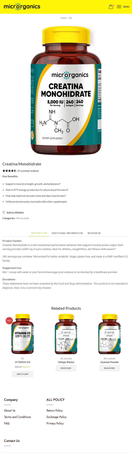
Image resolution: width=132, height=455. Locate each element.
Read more (66, 368)
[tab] (39, 233)
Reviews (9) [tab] (94, 233)
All (70, 17)
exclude (24, 218)
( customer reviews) (28, 170)
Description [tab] (39, 233)
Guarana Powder (109, 361)
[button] (111, 7)
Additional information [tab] (67, 233)
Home (63, 17)
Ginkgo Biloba (66, 361)
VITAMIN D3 (22, 361)
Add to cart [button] (22, 374)
